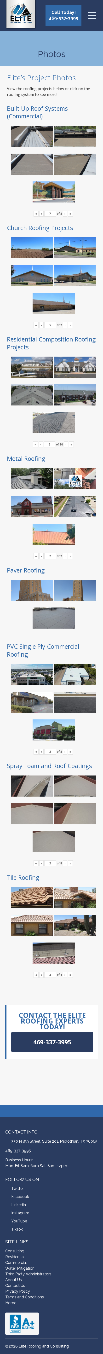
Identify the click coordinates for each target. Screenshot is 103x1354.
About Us (13, 1280)
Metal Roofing (26, 458)
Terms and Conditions (24, 1297)
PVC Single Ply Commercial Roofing (43, 650)
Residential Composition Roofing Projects (51, 343)
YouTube (19, 1221)
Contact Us (15, 1285)
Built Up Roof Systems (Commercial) (37, 112)
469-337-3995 (18, 1150)
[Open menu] (92, 16)
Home (10, 1303)
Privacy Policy (17, 1291)
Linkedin (18, 1205)
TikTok (17, 1229)
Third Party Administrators (28, 1274)
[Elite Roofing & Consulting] (21, 15)
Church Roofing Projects (40, 228)
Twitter (17, 1188)
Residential (15, 1257)
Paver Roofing (26, 570)
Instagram (20, 1213)
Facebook (20, 1196)
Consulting (14, 1251)
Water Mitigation (19, 1268)
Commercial (16, 1262)
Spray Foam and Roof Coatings (49, 766)
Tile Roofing (23, 877)
